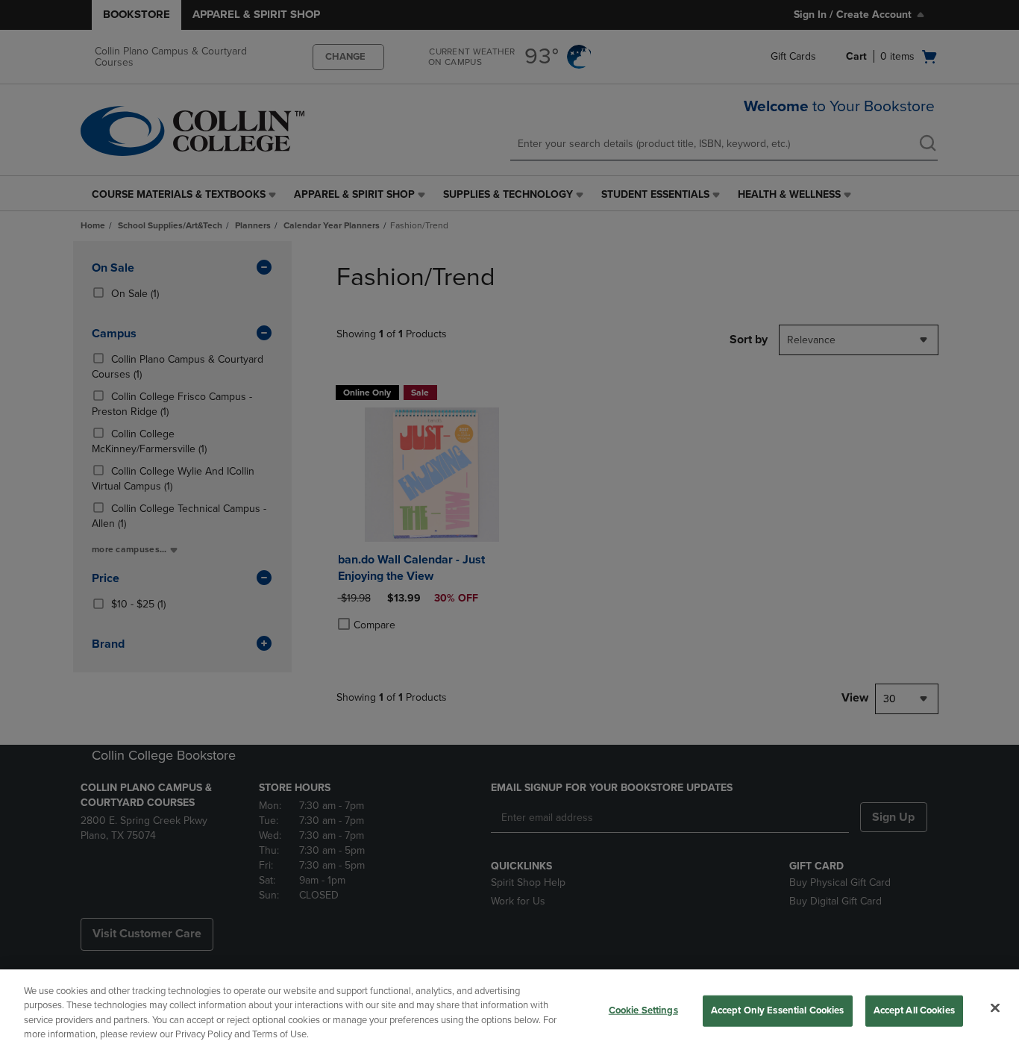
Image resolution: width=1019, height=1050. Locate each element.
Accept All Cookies (914, 1010)
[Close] (995, 1007)
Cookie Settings (643, 1010)
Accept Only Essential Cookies (777, 1010)
